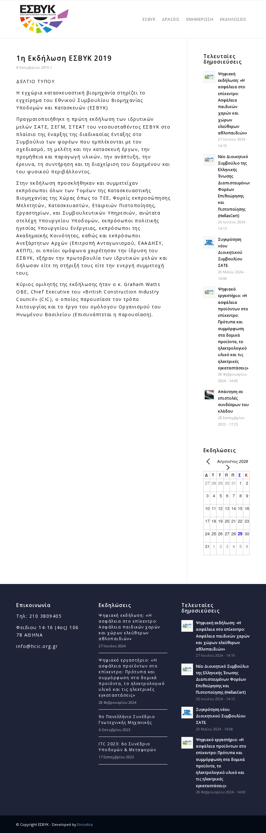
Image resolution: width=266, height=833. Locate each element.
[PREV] (209, 461)
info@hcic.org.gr (37, 646)
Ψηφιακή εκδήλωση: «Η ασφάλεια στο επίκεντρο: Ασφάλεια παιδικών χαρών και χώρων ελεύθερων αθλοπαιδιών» (129, 627)
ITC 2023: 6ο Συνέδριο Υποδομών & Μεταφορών (127, 746)
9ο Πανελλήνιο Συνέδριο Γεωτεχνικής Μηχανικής (127, 719)
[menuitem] (149, 19)
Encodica (85, 824)
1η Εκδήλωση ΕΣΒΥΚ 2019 (64, 58)
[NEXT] (226, 467)
